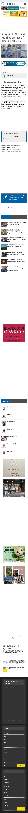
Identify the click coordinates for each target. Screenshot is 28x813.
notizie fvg (11, 151)
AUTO (5, 765)
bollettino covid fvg (6, 149)
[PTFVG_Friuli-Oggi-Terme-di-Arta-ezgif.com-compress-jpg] (14, 496)
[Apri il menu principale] (25, 4)
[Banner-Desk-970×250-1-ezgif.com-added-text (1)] (14, 16)
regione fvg (18, 151)
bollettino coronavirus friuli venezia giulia (12, 145)
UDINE (5, 776)
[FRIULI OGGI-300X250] (14, 341)
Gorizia (5, 746)
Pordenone (6, 739)
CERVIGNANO (6, 786)
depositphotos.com (16, 720)
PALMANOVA (6, 805)
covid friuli (4, 151)
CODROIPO (6, 779)
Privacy (4, 659)
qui (9, 139)
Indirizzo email (6, 654)
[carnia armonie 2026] (14, 475)
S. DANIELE (6, 796)
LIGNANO (5, 799)
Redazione (10, 75)
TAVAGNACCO (6, 783)
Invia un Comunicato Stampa (10, 636)
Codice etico (11, 687)
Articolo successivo (13, 211)
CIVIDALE (5, 792)
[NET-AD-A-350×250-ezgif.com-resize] (14, 562)
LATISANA (5, 789)
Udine (5, 736)
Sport (5, 755)
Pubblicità (21, 636)
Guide (5, 762)
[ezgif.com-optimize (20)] (14, 583)
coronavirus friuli (17, 149)
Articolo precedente (15, 208)
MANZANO (5, 802)
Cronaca (5, 749)
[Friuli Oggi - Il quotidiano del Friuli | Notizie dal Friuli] (11, 4)
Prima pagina (6, 733)
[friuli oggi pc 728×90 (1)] (14, 8)
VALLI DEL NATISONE (8, 809)
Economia (5, 752)
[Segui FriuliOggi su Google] (14, 63)
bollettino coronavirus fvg (8, 147)
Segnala (14, 638)
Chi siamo (6, 687)
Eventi (5, 759)
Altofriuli (5, 742)
